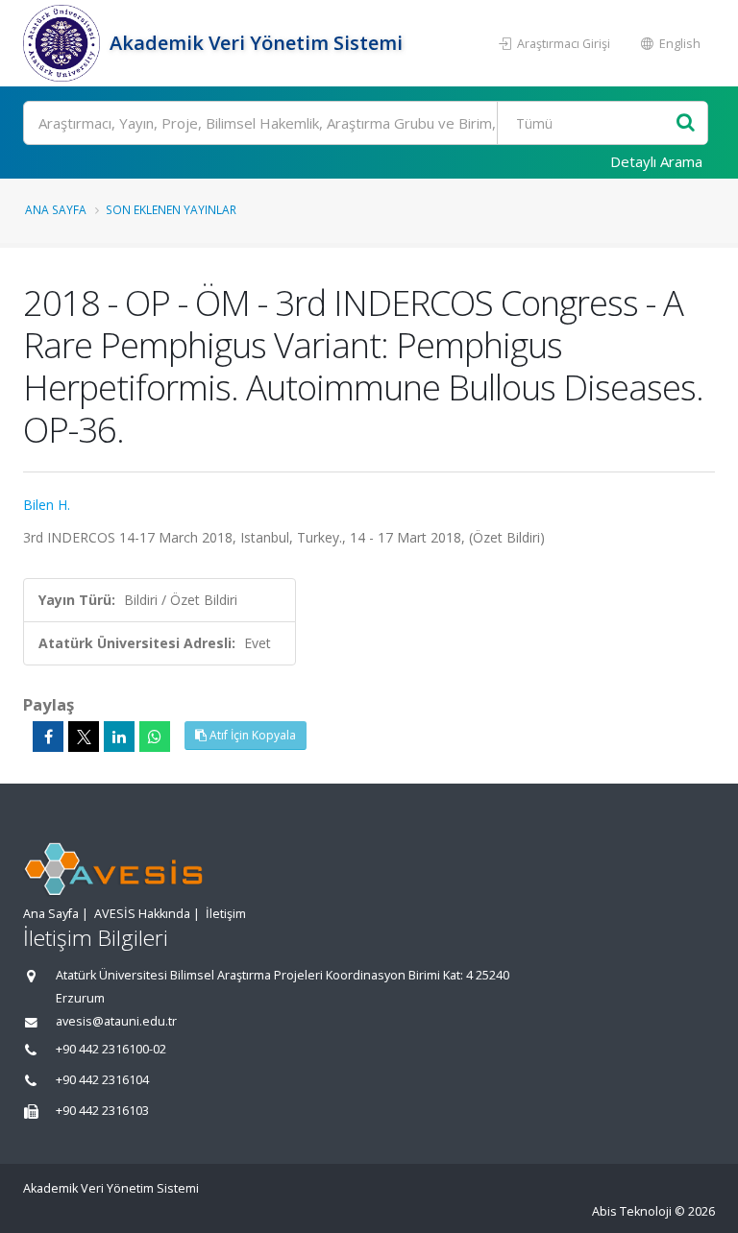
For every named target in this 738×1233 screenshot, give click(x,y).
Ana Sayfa (55, 209)
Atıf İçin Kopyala (251, 735)
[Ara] (685, 123)
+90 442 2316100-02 (111, 1049)
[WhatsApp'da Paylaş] (154, 736)
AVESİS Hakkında (142, 914)
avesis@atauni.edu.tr (116, 1021)
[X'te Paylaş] (83, 736)
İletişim (226, 914)
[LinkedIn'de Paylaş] (119, 736)
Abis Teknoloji (632, 1211)
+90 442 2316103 (102, 1110)
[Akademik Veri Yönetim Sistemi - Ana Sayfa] (64, 43)
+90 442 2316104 (102, 1080)
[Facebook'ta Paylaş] (48, 736)
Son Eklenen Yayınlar (171, 209)
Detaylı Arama (656, 161)
